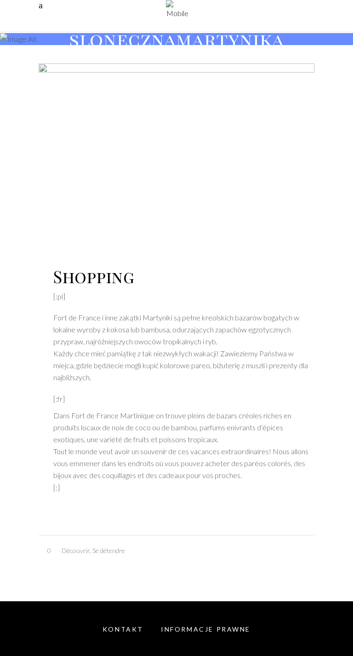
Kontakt (122, 629)
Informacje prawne (206, 629)
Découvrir (76, 550)
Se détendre (108, 550)
